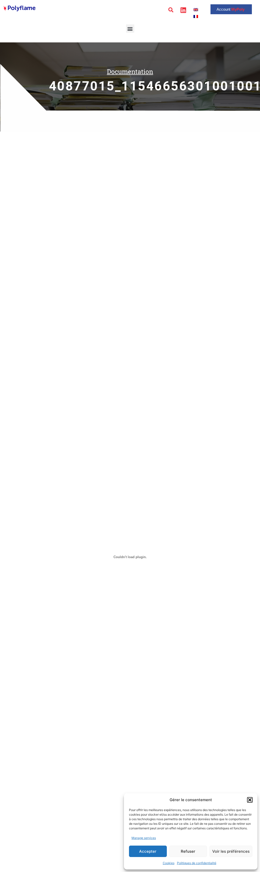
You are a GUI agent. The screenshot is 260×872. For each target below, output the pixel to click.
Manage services (144, 838)
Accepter (147, 851)
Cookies (168, 863)
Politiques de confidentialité (196, 863)
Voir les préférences (231, 851)
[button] (249, 799)
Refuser (188, 851)
